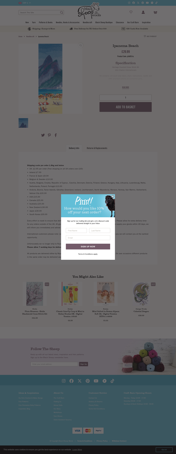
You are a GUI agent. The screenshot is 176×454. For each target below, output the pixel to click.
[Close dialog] (113, 196)
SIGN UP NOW (88, 246)
